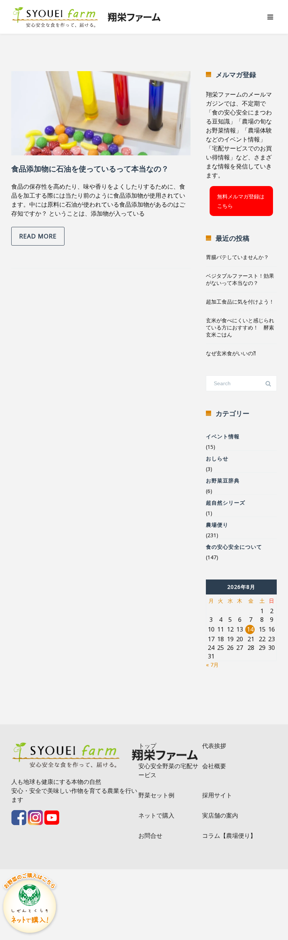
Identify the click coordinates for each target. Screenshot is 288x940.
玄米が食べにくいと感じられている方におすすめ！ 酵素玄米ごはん (240, 327)
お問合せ (150, 835)
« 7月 (212, 664)
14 (250, 629)
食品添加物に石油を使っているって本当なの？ (90, 169)
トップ (147, 746)
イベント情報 (223, 436)
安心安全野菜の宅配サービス (168, 770)
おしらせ (217, 458)
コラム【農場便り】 (229, 835)
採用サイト (217, 795)
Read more (38, 236)
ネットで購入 (156, 815)
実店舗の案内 (220, 815)
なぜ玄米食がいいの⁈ (231, 353)
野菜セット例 (156, 795)
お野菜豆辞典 (223, 480)
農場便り (217, 524)
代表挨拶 (214, 746)
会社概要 (214, 766)
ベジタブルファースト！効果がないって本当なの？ (240, 279)
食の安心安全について (234, 546)
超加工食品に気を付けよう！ (240, 301)
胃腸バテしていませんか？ (237, 257)
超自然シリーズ (225, 502)
